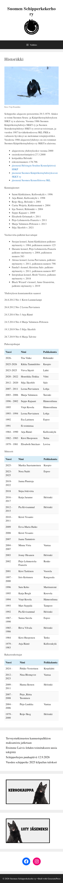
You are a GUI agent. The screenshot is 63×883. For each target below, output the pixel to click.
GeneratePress (54, 878)
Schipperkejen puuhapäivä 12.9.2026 (28, 757)
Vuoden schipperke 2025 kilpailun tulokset (31, 762)
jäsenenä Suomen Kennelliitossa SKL (31, 180)
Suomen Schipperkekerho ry (31, 11)
